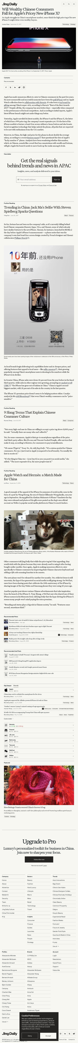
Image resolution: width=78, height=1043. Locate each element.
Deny (30, 1036)
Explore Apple (8, 718)
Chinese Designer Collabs (61, 891)
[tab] (16, 685)
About (4, 884)
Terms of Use (53, 185)
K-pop (55, 942)
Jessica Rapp (5, 24)
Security (5, 898)
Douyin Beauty (58, 913)
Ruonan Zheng (8, 420)
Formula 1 (56, 924)
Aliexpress (31, 981)
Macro (61, 714)
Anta (29, 996)
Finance (71, 215)
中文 (3, 917)
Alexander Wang (33, 974)
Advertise (5, 887)
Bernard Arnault (7, 977)
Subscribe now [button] (39, 859)
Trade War (70, 714)
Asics (29, 1007)
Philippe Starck (20, 238)
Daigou (55, 909)
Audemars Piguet (33, 1010)
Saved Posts (57, 963)
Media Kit (5, 895)
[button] (64, 4)
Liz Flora (6, 483)
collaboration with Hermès (35, 102)
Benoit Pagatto (7, 974)
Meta (29, 898)
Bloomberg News (14, 622)
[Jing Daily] (9, 4)
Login (45, 865)
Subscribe (56, 970)
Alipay (29, 985)
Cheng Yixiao (6, 1003)
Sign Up (57, 179)
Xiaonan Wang (8, 708)
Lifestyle (30, 891)
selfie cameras (49, 369)
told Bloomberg (22, 396)
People (29, 939)
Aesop (29, 967)
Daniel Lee (5, 1018)
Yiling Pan (7, 215)
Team (4, 902)
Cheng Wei (5, 999)
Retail (66, 215)
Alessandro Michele (9, 956)
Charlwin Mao (6, 992)
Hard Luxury (48, 708)
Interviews (56, 939)
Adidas (29, 963)
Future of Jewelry (59, 928)
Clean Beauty (57, 902)
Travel (29, 909)
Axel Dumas (6, 967)
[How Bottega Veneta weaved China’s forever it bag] (39, 785)
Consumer (70, 420)
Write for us (6, 906)
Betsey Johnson (7, 981)
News (71, 483)
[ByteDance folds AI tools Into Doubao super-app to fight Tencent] (6, 628)
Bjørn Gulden (6, 985)
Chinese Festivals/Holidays (66, 708)
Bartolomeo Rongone (9, 970)
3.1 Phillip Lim (32, 956)
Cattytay (5, 988)
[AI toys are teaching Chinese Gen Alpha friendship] (6, 634)
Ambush (30, 988)
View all (55, 946)
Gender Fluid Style (59, 931)
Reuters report (33, 137)
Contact (5, 891)
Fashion (7, 816)
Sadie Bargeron (13, 635)
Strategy (72, 24)
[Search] (69, 4)
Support (55, 967)
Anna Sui (30, 992)
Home (4, 880)
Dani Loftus (6, 1014)
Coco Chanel (6, 1010)
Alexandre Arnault (8, 963)
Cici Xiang (5, 1007)
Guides (29, 928)
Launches (30, 931)
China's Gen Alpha (59, 887)
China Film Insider (8, 913)
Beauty (29, 880)
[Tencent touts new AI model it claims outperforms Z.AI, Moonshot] (6, 621)
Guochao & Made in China (61, 935)
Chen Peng (6, 996)
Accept (48, 1036)
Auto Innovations (59, 880)
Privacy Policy (42, 185)
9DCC (29, 959)
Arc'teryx (30, 1003)
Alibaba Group (32, 977)
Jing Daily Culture (8, 909)
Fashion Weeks (58, 920)
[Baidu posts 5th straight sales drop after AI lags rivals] (6, 640)
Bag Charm (56, 884)
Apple (29, 999)
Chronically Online (59, 898)
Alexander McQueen (9, 959)
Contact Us (72, 1039)
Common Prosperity (60, 906)
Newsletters (57, 959)
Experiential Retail (59, 917)
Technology (66, 24)
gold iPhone (58, 99)
